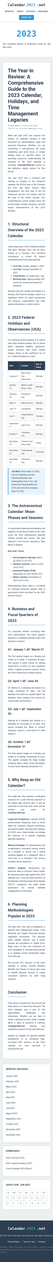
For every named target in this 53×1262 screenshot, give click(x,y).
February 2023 (12, 1081)
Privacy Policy (13, 1242)
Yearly (20, 11)
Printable (43, 11)
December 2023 (13, 1135)
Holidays (30, 11)
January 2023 (12, 1076)
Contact (42, 1242)
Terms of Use (29, 1242)
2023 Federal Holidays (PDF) (19, 1163)
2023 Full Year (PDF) (15, 1158)
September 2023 (13, 1119)
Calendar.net (26, 5)
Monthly (9, 11)
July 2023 (10, 1108)
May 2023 (10, 1097)
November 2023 (13, 1129)
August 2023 (11, 1113)
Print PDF (26, 17)
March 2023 (11, 1087)
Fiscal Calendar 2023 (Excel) (19, 1168)
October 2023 (12, 1124)
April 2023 (10, 1092)
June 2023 (10, 1103)
